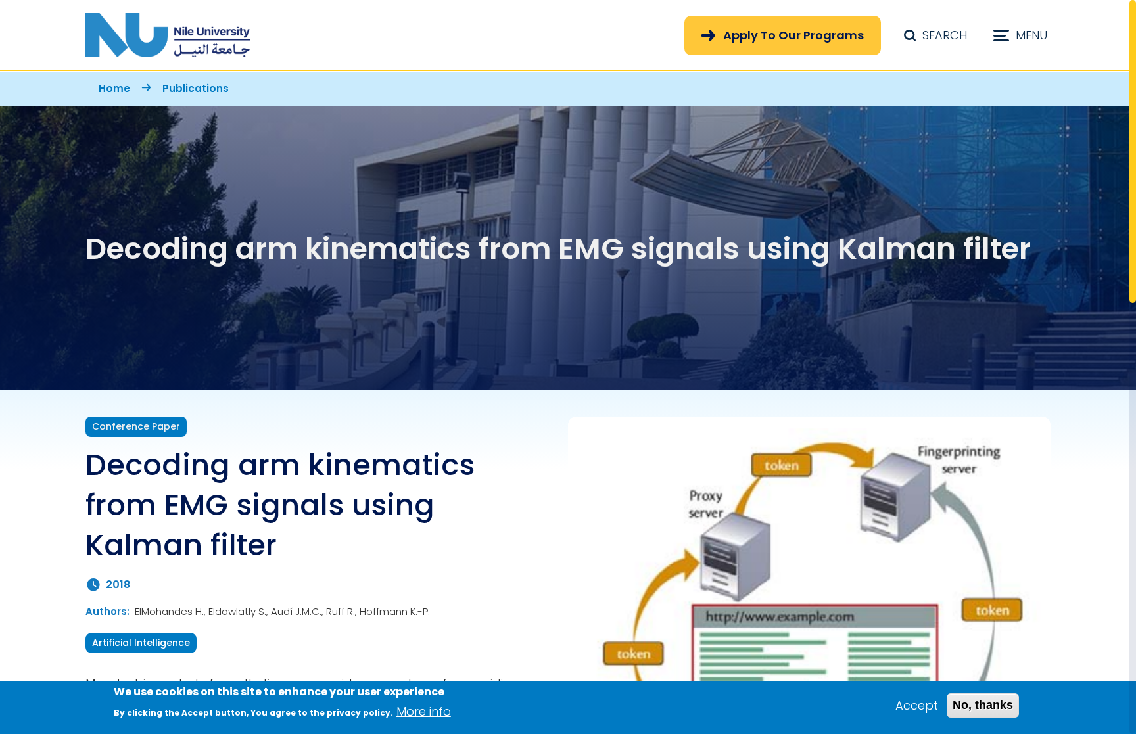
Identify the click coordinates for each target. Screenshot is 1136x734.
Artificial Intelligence (141, 642)
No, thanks (983, 705)
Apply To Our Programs (793, 35)
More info (423, 711)
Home (114, 88)
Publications (195, 88)
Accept (916, 705)
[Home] (167, 35)
